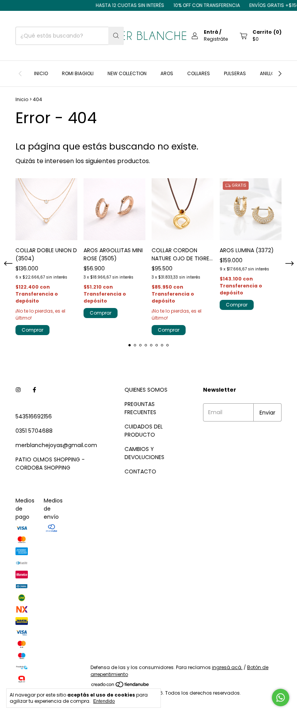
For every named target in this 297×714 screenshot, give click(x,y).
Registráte (216, 39)
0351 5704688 (34, 431)
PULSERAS (235, 73)
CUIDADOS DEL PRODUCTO (144, 431)
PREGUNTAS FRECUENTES (140, 408)
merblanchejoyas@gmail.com (56, 445)
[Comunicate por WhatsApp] (280, 697)
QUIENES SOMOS (146, 390)
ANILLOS (269, 73)
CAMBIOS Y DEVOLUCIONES (144, 453)
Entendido (104, 701)
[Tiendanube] (120, 686)
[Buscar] (116, 36)
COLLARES (198, 73)
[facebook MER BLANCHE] (34, 390)
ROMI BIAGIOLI (78, 73)
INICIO (41, 73)
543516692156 (33, 416)
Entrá (211, 32)
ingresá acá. (227, 667)
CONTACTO (140, 471)
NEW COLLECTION (127, 73)
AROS (166, 73)
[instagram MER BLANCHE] (18, 390)
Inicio (21, 99)
